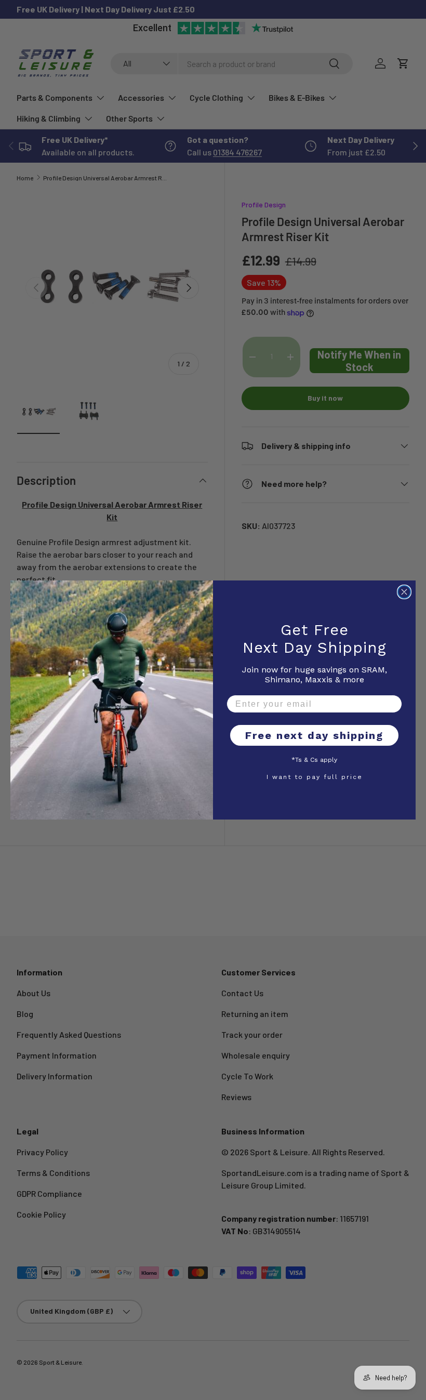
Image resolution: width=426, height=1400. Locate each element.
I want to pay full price (315, 776)
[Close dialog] (404, 592)
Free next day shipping (314, 735)
